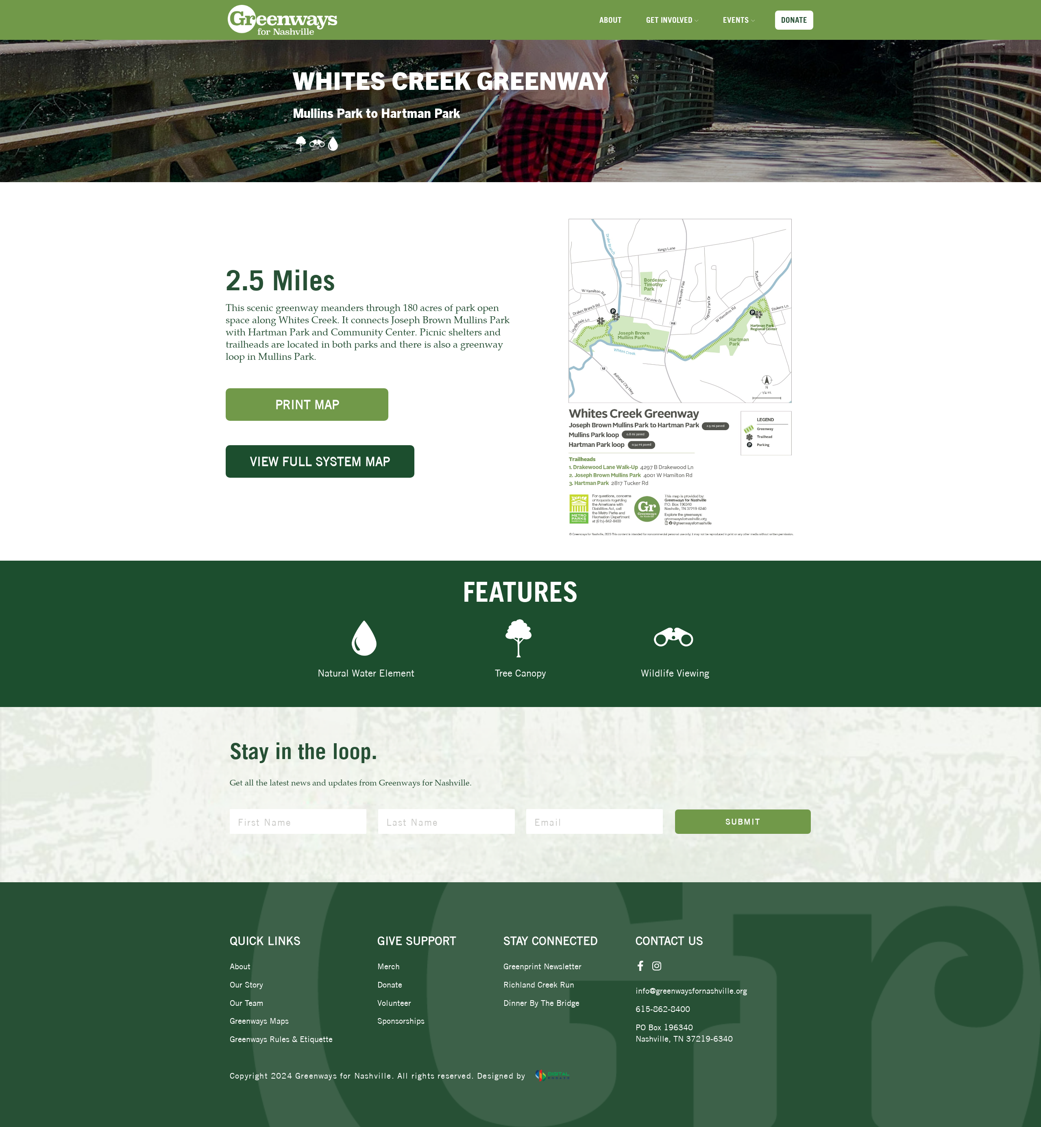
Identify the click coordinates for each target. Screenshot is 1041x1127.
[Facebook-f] (641, 966)
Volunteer (394, 1002)
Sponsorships (401, 1020)
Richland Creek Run (538, 984)
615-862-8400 (663, 1009)
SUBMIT (742, 821)
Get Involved (669, 19)
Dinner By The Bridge (541, 1002)
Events (736, 19)
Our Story (246, 984)
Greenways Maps (259, 1020)
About (610, 19)
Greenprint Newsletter (542, 966)
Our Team (247, 1002)
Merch (388, 966)
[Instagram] (657, 966)
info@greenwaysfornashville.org (691, 990)
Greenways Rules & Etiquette (281, 1039)
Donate (794, 19)
